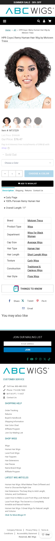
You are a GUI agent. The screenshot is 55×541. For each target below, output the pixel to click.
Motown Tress (35, 220)
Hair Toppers (10, 457)
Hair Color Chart (12, 425)
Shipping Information (14, 421)
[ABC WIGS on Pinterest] (36, 359)
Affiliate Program (12, 429)
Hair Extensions (12, 460)
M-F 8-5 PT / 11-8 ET (15, 394)
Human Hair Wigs (12, 449)
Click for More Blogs (14, 515)
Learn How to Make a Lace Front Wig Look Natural (27, 498)
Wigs (30, 226)
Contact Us (11, 397)
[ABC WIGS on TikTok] (49, 359)
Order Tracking (11, 410)
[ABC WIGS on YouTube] (31, 359)
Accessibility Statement (27, 534)
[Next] (47, 102)
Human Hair (34, 248)
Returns (8, 414)
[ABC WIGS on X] (44, 359)
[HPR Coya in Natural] (27, 77)
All (15, 30)
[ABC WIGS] (30, 11)
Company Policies (14, 530)
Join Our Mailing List (14, 433)
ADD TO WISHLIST (28, 184)
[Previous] (7, 102)
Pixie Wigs (33, 276)
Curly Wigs (33, 260)
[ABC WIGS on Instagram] (40, 359)
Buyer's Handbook (13, 418)
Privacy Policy (31, 530)
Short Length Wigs (37, 254)
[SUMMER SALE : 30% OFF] (27, 3)
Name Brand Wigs (13, 468)
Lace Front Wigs (12, 453)
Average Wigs (35, 242)
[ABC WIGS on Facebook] (28, 359)
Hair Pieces (10, 464)
